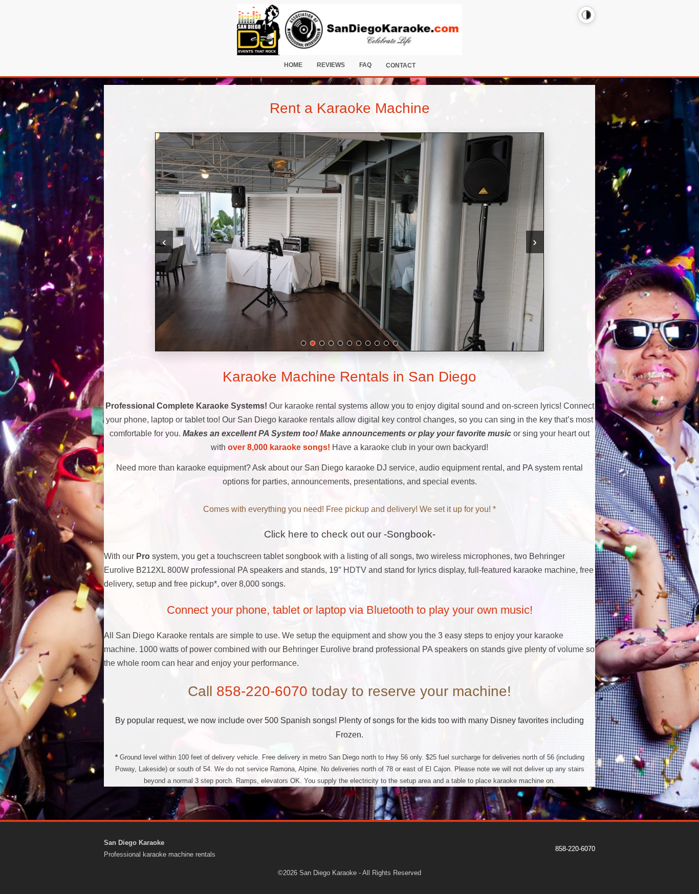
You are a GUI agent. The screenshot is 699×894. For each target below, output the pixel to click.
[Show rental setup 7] (358, 343)
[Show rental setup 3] (321, 343)
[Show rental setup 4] (331, 343)
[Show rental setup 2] (312, 343)
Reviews (331, 65)
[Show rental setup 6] (349, 343)
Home (293, 65)
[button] (349, 242)
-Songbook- (409, 534)
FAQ (365, 65)
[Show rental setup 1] (303, 343)
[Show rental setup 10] (386, 343)
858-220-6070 (262, 691)
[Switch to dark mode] (586, 15)
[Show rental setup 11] (395, 343)
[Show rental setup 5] (340, 343)
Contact (401, 65)
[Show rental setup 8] (367, 343)
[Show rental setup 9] (377, 343)
